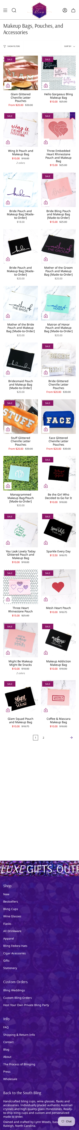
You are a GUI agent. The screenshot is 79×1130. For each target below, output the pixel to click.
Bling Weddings (14, 990)
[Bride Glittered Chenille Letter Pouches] (58, 359)
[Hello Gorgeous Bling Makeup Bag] (58, 73)
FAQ (6, 1027)
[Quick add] (8, 85)
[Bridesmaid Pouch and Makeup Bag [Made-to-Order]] (20, 359)
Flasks (7, 924)
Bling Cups (10, 909)
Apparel (8, 938)
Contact (8, 1042)
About (7, 1057)
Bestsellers (10, 901)
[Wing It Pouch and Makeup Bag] (20, 129)
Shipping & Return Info (19, 1035)
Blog (6, 1049)
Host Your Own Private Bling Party (26, 1005)
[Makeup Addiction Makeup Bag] (58, 640)
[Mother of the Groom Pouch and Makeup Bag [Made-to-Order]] (58, 246)
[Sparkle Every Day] (58, 530)
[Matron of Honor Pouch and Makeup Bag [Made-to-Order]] (58, 303)
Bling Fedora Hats (15, 946)
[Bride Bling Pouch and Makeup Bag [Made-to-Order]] (58, 189)
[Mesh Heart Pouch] (58, 586)
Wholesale (10, 1079)
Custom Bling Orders (17, 998)
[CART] (73, 10)
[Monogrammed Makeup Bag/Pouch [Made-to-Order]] (20, 473)
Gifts (6, 960)
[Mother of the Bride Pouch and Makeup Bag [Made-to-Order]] (20, 303)
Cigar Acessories (14, 953)
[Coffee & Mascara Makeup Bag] (58, 697)
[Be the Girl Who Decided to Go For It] (58, 473)
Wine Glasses (12, 916)
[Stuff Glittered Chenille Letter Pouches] (20, 416)
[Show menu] (5, 10)
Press (7, 1071)
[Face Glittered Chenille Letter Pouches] (58, 416)
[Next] (61, 738)
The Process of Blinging (19, 1064)
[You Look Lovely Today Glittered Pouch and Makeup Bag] (20, 530)
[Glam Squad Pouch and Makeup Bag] (20, 697)
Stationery (10, 968)
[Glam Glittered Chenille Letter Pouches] (20, 73)
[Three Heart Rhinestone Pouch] (20, 586)
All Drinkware (12, 931)
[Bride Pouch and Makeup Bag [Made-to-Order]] (20, 189)
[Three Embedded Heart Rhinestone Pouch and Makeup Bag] (58, 129)
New (6, 894)
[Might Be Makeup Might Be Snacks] (20, 640)
